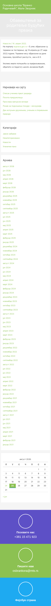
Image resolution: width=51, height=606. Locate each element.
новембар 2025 (10, 200)
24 (6, 486)
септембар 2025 (10, 208)
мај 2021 (6, 428)
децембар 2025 (10, 196)
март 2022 (7, 385)
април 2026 (8, 179)
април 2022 (8, 381)
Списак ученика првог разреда (17, 93)
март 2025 (7, 234)
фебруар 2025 (9, 238)
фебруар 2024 (9, 289)
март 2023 (7, 335)
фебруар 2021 (9, 440)
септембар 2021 (10, 411)
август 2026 (8, 166)
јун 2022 (6, 373)
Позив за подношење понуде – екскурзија (22, 106)
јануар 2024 (8, 293)
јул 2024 (6, 267)
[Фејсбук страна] (25, 589)
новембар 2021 (10, 402)
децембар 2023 (10, 297)
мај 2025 (7, 225)
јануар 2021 (8, 444)
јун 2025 (6, 221)
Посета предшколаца (13, 97)
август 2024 (8, 263)
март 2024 (7, 284)
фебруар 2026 (9, 187)
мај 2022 (7, 377)
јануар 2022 (8, 394)
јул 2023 (6, 318)
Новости (7, 43)
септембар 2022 (10, 360)
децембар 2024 (10, 246)
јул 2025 (6, 217)
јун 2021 (6, 423)
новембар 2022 (10, 352)
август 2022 (8, 364)
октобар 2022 (9, 356)
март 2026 (7, 183)
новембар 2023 (10, 301)
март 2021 (7, 436)
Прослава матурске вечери (15, 102)
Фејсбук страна (25, 600)
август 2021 (8, 415)
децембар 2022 (10, 348)
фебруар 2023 (9, 339)
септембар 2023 (10, 310)
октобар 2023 (9, 305)
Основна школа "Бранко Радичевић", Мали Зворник (19, 7)
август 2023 (8, 314)
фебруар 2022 (9, 390)
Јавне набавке (9, 134)
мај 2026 (7, 175)
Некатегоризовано (11, 138)
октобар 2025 (9, 204)
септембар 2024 (10, 259)
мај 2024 (7, 276)
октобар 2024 (9, 255)
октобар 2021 (9, 407)
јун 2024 (7, 272)
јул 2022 (6, 369)
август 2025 (8, 213)
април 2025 (8, 230)
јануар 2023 (8, 343)
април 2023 (8, 331)
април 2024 (8, 280)
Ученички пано (9, 146)
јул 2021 (6, 419)
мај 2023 (7, 326)
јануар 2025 (8, 242)
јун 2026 (7, 171)
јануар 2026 (8, 192)
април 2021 (8, 432)
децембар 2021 (10, 398)
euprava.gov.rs (20, 46)
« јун (5, 497)
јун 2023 (7, 322)
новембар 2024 (10, 251)
